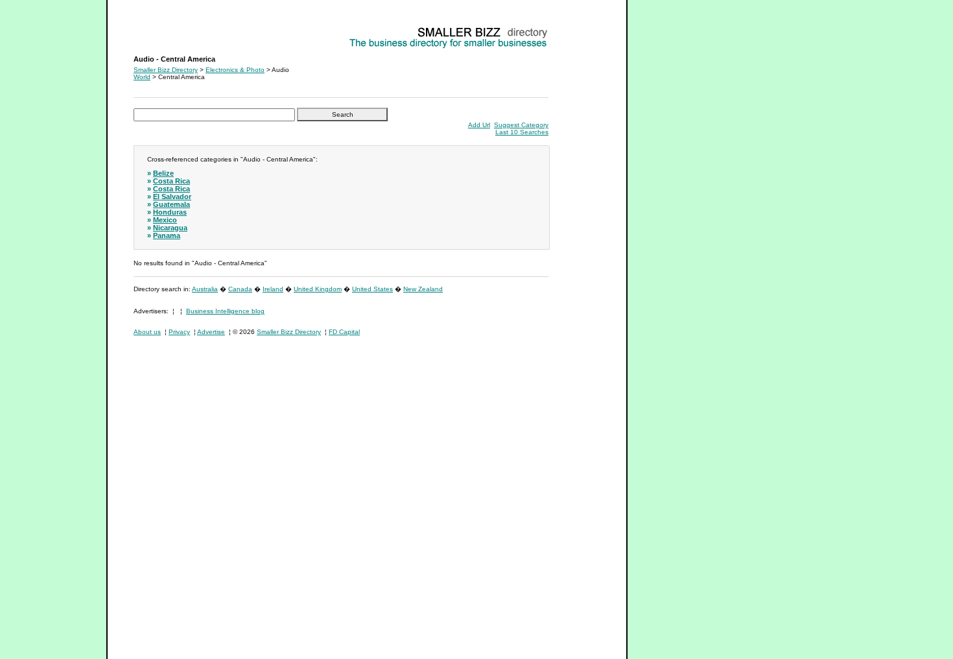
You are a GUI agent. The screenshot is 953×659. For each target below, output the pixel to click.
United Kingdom (318, 289)
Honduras (170, 212)
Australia (205, 289)
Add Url (479, 124)
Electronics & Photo (235, 69)
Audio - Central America (169, 29)
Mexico (165, 220)
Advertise (211, 331)
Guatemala (171, 204)
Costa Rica (171, 181)
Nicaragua (170, 228)
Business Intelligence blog (225, 311)
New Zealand (423, 289)
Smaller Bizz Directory (166, 69)
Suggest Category (521, 124)
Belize (163, 173)
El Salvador (172, 196)
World (142, 76)
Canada (240, 289)
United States (372, 289)
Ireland (273, 289)
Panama (166, 235)
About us (147, 331)
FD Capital (344, 331)
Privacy (179, 331)
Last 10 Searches (521, 132)
